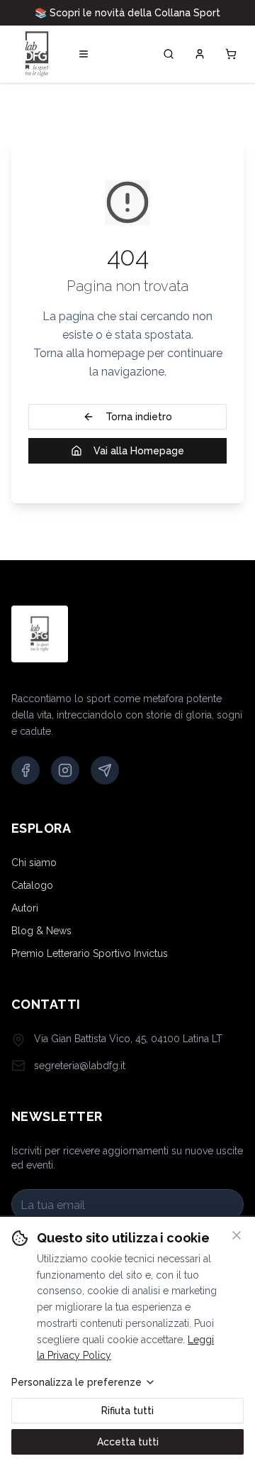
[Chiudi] (237, 1235)
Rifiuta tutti (127, 1410)
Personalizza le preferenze (76, 1382)
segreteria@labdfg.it (79, 1079)
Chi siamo (34, 876)
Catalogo (32, 899)
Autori (24, 922)
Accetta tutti (128, 1442)
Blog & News (41, 945)
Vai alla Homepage (139, 465)
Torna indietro (139, 431)
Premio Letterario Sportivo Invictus (89, 967)
